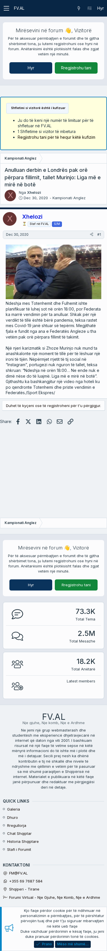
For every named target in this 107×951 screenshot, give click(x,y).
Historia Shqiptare (23, 841)
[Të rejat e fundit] (78, 8)
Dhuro (12, 817)
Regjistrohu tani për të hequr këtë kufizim (56, 137)
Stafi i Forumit (19, 849)
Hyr (31, 67)
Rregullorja (16, 825)
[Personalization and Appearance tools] (89, 8)
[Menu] (6, 8)
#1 (99, 234)
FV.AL (19, 8)
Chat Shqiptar (19, 833)
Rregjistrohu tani (76, 67)
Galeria (13, 809)
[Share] (91, 234)
